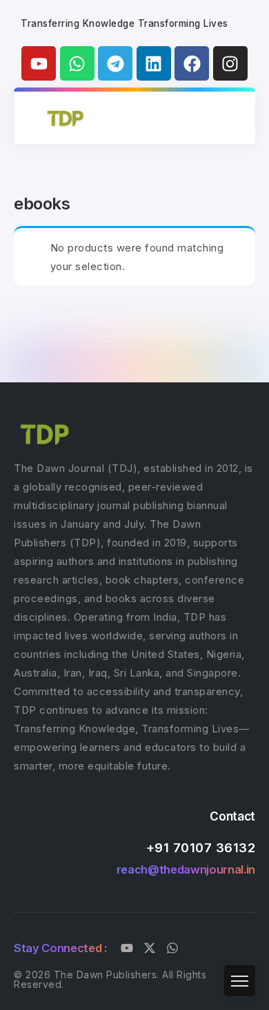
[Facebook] (192, 63)
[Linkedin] (154, 63)
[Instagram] (230, 63)
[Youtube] (38, 63)
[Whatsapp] (77, 63)
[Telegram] (115, 63)
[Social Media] (127, 948)
